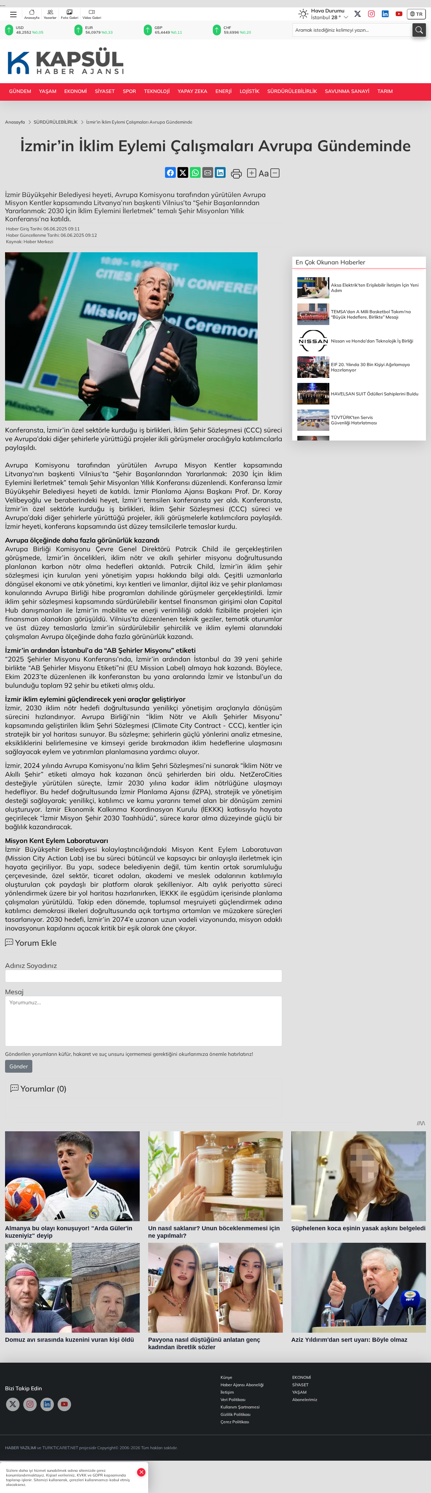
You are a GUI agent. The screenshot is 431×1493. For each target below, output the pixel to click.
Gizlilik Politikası (236, 1414)
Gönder (18, 1066)
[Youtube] (399, 14)
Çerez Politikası (235, 1421)
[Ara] (419, 30)
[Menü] (13, 13)
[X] (358, 14)
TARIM (385, 91)
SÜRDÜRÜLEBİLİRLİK (292, 91)
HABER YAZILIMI (20, 1447)
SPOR (129, 91)
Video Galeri (91, 17)
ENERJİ (224, 91)
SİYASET (105, 91)
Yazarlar (50, 17)
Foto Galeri (69, 17)
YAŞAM (47, 91)
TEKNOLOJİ (157, 91)
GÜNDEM (20, 91)
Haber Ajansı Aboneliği (242, 1384)
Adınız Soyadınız (31, 965)
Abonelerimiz (304, 1399)
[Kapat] (141, 1472)
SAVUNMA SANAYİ (347, 91)
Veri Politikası (233, 1399)
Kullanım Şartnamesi (240, 1406)
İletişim (227, 1392)
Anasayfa (31, 17)
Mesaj (14, 991)
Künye (226, 1377)
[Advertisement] (303, 60)
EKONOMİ (75, 91)
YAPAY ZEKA (192, 91)
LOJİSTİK (249, 91)
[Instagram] (371, 14)
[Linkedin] (385, 14)
